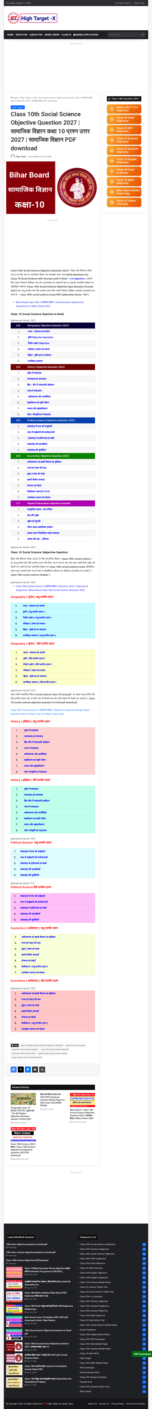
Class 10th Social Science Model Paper (98, 1325)
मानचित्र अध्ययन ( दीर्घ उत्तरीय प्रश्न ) (39, 682)
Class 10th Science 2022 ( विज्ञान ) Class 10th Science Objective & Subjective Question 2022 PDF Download (23, 1150)
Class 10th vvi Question (91, 1296)
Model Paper (52, 34)
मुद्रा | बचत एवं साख (30, 948)
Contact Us (104, 1403)
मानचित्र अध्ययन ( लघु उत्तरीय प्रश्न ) (39, 635)
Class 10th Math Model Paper (94, 1363)
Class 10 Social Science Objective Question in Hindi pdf (41, 1045)
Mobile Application (86, 34)
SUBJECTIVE (36, 34)
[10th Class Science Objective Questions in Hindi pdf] (14, 1334)
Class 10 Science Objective (127, 140)
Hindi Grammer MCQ (90, 1372)
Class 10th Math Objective (92, 1315)
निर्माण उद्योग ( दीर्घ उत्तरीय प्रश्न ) (37, 664)
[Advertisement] (76, 66)
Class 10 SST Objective (125, 130)
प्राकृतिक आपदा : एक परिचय (39, 509)
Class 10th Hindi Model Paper (94, 1344)
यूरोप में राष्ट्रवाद (34, 373)
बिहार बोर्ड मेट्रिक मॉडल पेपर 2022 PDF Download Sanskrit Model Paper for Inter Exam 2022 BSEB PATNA (52, 1100)
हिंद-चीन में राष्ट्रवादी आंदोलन (37, 742)
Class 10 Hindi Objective (125, 119)
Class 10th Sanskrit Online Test (95, 1386)
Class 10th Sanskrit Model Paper (95, 1348)
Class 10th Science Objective (94, 1301)
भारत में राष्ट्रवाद (31, 748)
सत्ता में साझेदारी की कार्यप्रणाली (41, 432)
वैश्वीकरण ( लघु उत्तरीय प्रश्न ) (35, 966)
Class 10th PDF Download (92, 1339)
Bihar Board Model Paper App (128, 192)
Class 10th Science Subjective (94, 1249)
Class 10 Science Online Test (94, 1287)
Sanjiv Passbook (88, 1330)
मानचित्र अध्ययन (35, 361)
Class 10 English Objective (127, 161)
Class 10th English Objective (93, 1273)
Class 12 (66, 34)
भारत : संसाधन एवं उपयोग (39, 331)
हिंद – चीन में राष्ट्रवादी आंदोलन (40, 384)
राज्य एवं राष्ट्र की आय (36, 468)
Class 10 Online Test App (126, 202)
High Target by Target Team (60, 1403)
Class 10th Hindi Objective (92, 1263)
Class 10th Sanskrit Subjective (94, 1306)
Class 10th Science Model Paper (95, 1282)
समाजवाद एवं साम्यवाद (37, 379)
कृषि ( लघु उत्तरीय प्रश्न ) (34, 611)
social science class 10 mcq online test (27, 1057)
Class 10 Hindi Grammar (125, 171)
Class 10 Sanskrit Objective (127, 150)
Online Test (139, 3)
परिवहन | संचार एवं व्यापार (39, 349)
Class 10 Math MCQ (89, 1353)
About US (92, 1403)
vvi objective (76, 278)
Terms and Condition (135, 1403)
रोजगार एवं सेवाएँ (28, 960)
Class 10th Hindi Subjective (93, 1258)
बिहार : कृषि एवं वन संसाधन (40, 355)
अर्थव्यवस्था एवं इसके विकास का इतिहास (44, 462)
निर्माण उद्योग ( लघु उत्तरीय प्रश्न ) (37, 617)
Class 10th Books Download (93, 1377)
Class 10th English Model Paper (95, 1334)
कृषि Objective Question (40, 337)
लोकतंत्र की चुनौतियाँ (29, 875)
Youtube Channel (123, 3)
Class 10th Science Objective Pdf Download (27, 1260)
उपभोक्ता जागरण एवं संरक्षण (38, 497)
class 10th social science (75, 1045)
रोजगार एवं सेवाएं (34, 485)
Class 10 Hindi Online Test (92, 1320)
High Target (25, 98)
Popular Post (86, 1382)
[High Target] (43, 18)
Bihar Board (85, 1391)
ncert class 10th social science (23, 1053)
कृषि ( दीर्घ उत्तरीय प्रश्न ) (34, 658)
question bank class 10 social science (52, 1053)
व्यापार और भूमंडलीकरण (37, 408)
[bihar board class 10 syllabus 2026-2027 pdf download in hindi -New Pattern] (14, 1321)
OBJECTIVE (21, 34)
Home (10, 34)
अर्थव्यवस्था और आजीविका (39, 396)
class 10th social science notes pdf (54, 1049)
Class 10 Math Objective (125, 181)
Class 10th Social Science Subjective (97, 1244)
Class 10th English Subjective (94, 1277)
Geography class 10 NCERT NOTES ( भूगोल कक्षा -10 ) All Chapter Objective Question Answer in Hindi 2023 (22, 1113)
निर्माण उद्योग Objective (38, 343)
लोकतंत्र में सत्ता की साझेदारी (39, 426)
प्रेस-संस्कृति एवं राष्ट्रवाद (35, 771)
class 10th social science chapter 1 (25, 1049)
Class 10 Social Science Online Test (97, 1292)
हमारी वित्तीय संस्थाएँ (30, 954)
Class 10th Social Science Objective (97, 1254)
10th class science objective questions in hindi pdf (31, 1252)
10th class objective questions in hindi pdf (26, 1244)
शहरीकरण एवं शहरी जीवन (35, 759)
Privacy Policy (117, 1403)
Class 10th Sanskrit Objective (94, 1311)
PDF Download (87, 1367)
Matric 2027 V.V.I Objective (127, 109)
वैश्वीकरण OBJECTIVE (38, 491)
